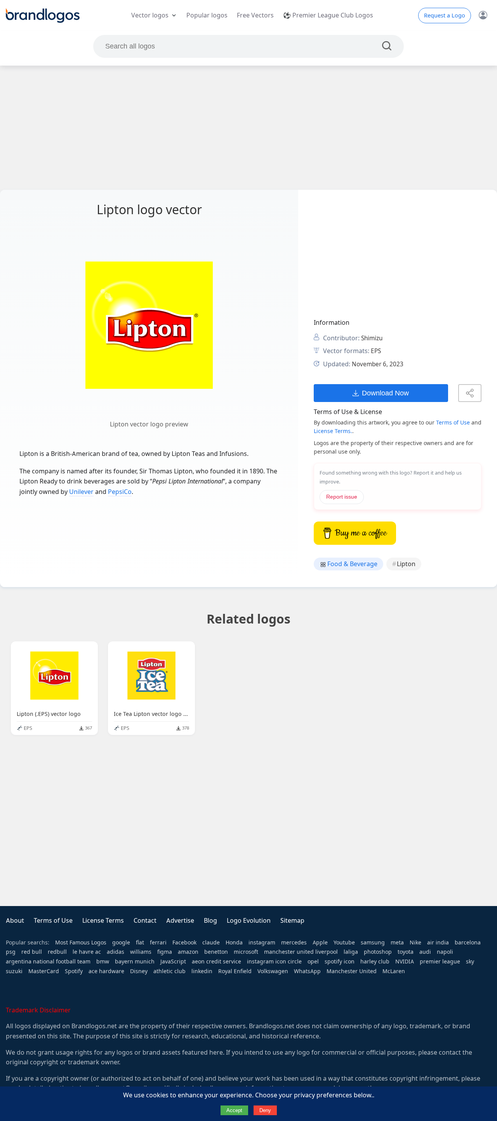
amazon (188, 951)
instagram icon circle (274, 961)
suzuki (14, 971)
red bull (31, 951)
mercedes (294, 942)
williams (140, 951)
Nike (415, 942)
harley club (374, 961)
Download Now (385, 393)
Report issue (341, 497)
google (121, 942)
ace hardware (106, 971)
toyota (406, 951)
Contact (145, 921)
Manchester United (352, 971)
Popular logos (207, 15)
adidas (115, 951)
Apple (320, 942)
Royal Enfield (235, 971)
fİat (140, 942)
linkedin (201, 971)
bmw (102, 961)
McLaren (393, 971)
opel (313, 961)
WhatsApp (307, 971)
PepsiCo (120, 492)
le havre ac (87, 951)
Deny (265, 1110)
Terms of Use (453, 422)
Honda (234, 942)
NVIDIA (404, 961)
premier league (440, 961)
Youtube (344, 942)
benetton (216, 951)
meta (397, 942)
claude (211, 942)
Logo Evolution (249, 921)
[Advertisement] (248, 127)
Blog (210, 921)
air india (438, 942)
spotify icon (340, 961)
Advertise (180, 921)
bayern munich (135, 961)
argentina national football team (48, 961)
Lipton (406, 564)
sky (470, 961)
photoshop (378, 951)
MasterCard (43, 971)
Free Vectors (255, 15)
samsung (373, 942)
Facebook (184, 942)
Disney (139, 971)
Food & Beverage (351, 564)
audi (425, 951)
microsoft (246, 951)
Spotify (74, 971)
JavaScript (173, 961)
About (15, 921)
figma (164, 951)
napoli (445, 951)
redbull (57, 951)
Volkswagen (272, 971)
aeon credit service (216, 961)
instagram (261, 942)
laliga (351, 951)
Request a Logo (444, 15)
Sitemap (292, 921)
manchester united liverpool (301, 951)
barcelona (468, 942)
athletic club (169, 971)
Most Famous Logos (80, 942)
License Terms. (333, 431)
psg (11, 951)
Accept (234, 1110)
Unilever (81, 492)
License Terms (103, 921)
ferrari (158, 942)
